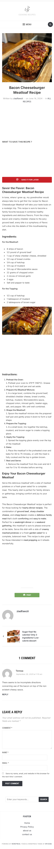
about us (27, 830)
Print (28, 595)
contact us (27, 834)
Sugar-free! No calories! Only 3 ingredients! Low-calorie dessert (30, 636)
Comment (7, 728)
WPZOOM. (48, 844)
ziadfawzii (18, 98)
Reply (5, 694)
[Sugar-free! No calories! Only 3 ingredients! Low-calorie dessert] (13, 636)
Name (5, 752)
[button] (27, 24)
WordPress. (16, 844)
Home (27, 823)
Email (5, 763)
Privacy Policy (27, 827)
